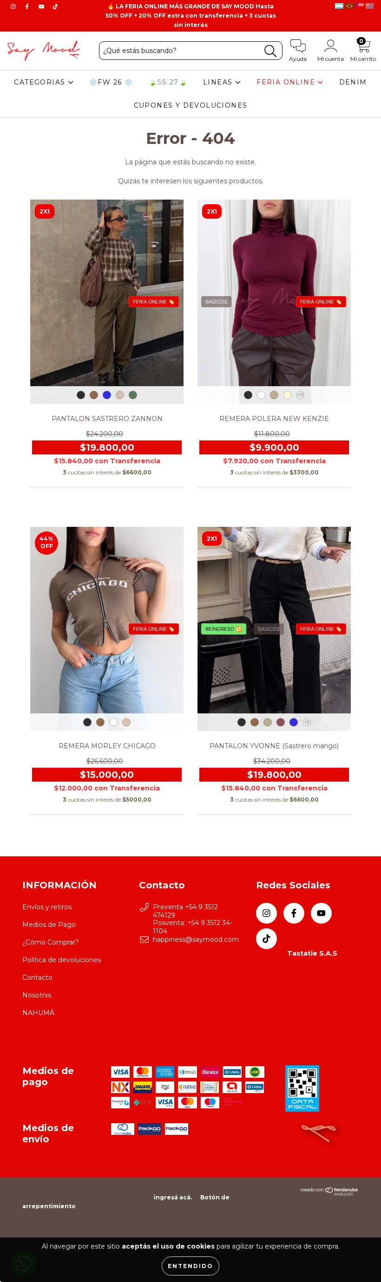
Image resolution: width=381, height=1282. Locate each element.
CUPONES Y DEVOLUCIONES (191, 105)
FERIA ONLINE (286, 82)
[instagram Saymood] (14, 6)
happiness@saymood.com (196, 939)
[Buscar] (271, 51)
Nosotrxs (36, 995)
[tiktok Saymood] (55, 6)
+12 (300, 395)
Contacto (37, 977)
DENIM (353, 82)
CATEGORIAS (40, 82)
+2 (306, 722)
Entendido (190, 1266)
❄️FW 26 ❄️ (111, 82)
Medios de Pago (49, 924)
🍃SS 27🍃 (168, 82)
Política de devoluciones (61, 960)
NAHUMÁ (38, 1013)
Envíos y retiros (47, 907)
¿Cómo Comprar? (50, 942)
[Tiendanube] (330, 1193)
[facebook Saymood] (28, 6)
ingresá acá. (173, 1197)
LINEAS (219, 82)
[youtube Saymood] (42, 6)
